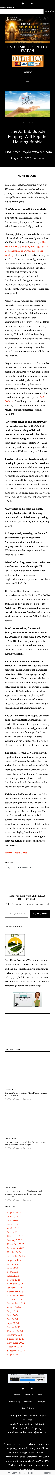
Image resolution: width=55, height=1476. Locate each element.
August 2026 (14, 1213)
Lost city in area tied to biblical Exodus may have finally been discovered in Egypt (25, 1143)
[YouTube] (32, 3)
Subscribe (40, 913)
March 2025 (13, 1280)
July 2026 (12, 1217)
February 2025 (15, 1284)
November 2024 (16, 1296)
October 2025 (14, 1252)
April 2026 (13, 1228)
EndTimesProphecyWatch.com (18, 1099)
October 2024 (14, 1300)
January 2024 (14, 1335)
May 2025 (12, 1272)
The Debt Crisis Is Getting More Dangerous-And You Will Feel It (26, 1094)
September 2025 (16, 1256)
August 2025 (14, 1260)
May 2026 (12, 1225)
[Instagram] (27, 3)
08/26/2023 (27, 123)
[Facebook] (23, 3)
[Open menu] (27, 82)
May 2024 (12, 1319)
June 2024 (13, 1315)
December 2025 (15, 1244)
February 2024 (15, 1331)
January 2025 (14, 1288)
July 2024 (12, 1311)
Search (49, 11)
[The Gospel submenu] (45, 1401)
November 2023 (16, 1343)
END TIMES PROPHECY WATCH (27, 49)
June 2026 (13, 1221)
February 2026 (15, 1236)
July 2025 (12, 1264)
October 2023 (14, 1347)
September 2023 (16, 1351)
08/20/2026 (10, 1090)
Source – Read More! (16, 853)
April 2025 (13, 1276)
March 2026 (13, 1232)
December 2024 (15, 1292)
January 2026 (14, 1240)
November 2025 (16, 1248)
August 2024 (14, 1307)
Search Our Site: (7, 8)
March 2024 (13, 1327)
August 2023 (14, 1355)
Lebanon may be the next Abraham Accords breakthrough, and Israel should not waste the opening (23, 1194)
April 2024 (13, 1323)
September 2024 (16, 1303)
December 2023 (15, 1339)
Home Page (27, 72)
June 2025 (13, 1268)
